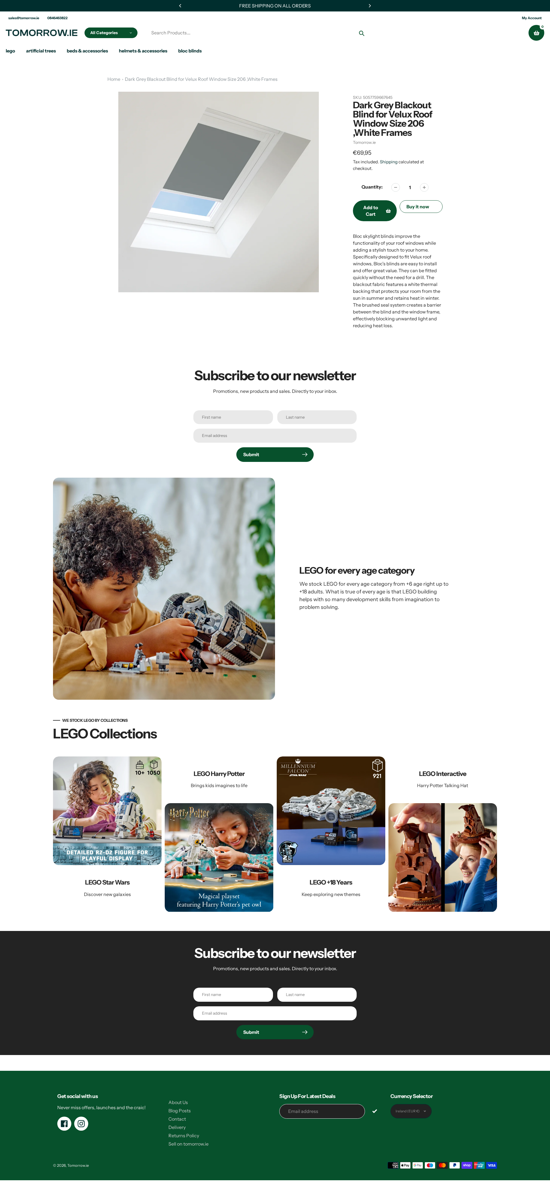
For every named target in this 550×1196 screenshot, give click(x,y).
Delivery (177, 1127)
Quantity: (372, 187)
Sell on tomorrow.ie (188, 1144)
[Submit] (375, 1111)
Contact (177, 1119)
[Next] (369, 6)
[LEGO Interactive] (442, 834)
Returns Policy (183, 1135)
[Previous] (180, 6)
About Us (178, 1102)
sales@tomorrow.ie (23, 18)
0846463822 (57, 18)
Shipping (389, 161)
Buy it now (417, 206)
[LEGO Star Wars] (107, 834)
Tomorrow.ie (364, 142)
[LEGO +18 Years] (331, 834)
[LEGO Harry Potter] (219, 834)
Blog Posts (179, 1110)
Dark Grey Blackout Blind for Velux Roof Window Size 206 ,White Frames (201, 79)
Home (113, 79)
